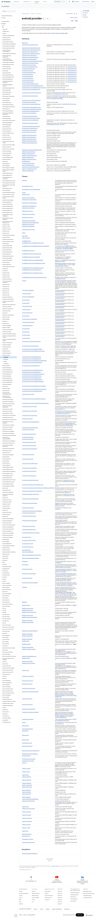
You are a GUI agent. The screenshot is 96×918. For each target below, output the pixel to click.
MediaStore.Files (25, 641)
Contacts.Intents (25, 303)
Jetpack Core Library (59, 566)
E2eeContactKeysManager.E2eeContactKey (31, 555)
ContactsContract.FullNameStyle (29, 113)
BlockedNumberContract (27, 186)
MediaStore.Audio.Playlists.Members (30, 630)
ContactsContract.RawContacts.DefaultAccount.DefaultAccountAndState (38, 488)
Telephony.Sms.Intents (27, 818)
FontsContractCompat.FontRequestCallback (66, 584)
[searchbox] (9, 11)
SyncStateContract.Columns (28, 163)
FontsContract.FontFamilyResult (29, 573)
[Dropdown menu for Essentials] (20, 1)
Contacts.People (25, 316)
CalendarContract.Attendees (28, 197)
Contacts (24, 280)
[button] (8, 24)
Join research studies (87, 897)
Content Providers (55, 33)
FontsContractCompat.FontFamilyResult (65, 575)
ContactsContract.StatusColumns (29, 130)
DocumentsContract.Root (27, 546)
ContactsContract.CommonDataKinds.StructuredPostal (34, 389)
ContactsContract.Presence (28, 454)
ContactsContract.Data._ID (54, 124)
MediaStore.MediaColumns (28, 157)
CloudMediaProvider (26, 241)
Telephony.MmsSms (26, 797)
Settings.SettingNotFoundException (29, 853)
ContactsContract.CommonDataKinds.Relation (32, 379)
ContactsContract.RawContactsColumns (31, 126)
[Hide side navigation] (15, 915)
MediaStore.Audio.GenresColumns (29, 141)
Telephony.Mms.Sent (26, 794)
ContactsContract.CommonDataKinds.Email (31, 356)
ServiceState (58, 803)
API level (3, 25)
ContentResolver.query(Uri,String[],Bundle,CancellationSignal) (64, 694)
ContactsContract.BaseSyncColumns (30, 83)
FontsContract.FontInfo (27, 578)
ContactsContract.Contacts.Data (29, 406)
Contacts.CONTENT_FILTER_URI (64, 504)
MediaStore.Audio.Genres (27, 615)
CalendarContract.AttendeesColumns (30, 44)
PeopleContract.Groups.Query (28, 688)
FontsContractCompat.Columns (62, 570)
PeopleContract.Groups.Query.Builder (30, 691)
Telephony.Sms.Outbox (27, 821)
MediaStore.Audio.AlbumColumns (29, 135)
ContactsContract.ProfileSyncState (30, 463)
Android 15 (60, 895)
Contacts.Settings (26, 335)
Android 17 (60, 891)
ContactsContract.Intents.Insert (29, 442)
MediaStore (24, 602)
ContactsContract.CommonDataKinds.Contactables (33, 351)
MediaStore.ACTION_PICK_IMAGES (65, 248)
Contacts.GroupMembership (28, 296)
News (20, 899)
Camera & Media (35, 897)
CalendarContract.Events (27, 217)
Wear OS (46, 893)
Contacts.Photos (26, 332)
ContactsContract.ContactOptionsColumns (31, 92)
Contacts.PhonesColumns (27, 76)
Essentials (16, 1)
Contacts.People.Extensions (28, 322)
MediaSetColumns (62, 264)
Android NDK (73, 901)
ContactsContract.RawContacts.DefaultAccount (32, 484)
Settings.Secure (25, 735)
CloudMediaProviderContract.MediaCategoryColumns (33, 263)
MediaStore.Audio (26, 605)
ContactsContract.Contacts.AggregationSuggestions (33, 398)
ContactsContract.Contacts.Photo (29, 415)
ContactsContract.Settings (28, 507)
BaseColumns (25, 42)
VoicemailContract (26, 836)
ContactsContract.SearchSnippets (29, 503)
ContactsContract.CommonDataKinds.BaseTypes (32, 85)
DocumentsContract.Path (27, 543)
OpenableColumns (26, 161)
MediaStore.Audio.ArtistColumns (29, 137)
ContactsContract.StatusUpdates (29, 520)
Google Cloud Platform (57, 909)
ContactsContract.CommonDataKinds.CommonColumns (34, 87)
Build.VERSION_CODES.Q (68, 424)
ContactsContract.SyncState (28, 526)
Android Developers (25, 13)
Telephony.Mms (25, 775)
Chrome (41, 909)
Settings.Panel (25, 730)
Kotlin (72, 20)
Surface (65, 244)
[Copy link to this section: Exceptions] (31, 849)
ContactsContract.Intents (27, 439)
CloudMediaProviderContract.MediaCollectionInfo (33, 268)
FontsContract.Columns (27, 569)
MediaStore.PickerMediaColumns (29, 656)
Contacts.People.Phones (27, 325)
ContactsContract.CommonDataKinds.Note (31, 372)
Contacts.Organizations (27, 312)
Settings (24, 722)
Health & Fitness (35, 895)
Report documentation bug (88, 893)
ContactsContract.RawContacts (64, 412)
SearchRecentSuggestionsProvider (65, 720)
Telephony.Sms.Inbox (26, 815)
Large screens (48, 891)
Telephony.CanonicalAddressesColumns (30, 167)
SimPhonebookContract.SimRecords (30, 753)
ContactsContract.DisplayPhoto (29, 434)
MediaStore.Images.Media (27, 647)
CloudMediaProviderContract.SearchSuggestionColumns (34, 277)
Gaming (33, 891)
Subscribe (80, 915)
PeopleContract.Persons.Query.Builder (30, 712)
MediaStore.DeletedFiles (27, 636)
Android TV (47, 899)
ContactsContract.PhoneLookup (29, 445)
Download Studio (74, 898)
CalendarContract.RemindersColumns (30, 63)
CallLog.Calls (25, 236)
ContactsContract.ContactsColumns (30, 96)
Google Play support (87, 895)
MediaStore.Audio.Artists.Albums (29, 612)
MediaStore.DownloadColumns (28, 151)
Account (62, 489)
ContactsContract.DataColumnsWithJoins (31, 104)
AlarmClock (24, 180)
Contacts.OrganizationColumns (29, 72)
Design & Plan (27, 1)
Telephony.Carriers (26, 771)
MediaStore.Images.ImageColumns (29, 155)
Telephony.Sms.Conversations (28, 808)
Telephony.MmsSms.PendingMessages (30, 799)
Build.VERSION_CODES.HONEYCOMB (63, 592)
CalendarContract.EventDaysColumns (30, 57)
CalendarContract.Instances (28, 224)
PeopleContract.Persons (27, 704)
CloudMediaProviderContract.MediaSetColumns (32, 273)
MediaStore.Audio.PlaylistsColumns (29, 142)
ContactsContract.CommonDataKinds (30, 346)
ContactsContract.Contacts (59, 92)
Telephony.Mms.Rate (26, 792)
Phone (70, 353)
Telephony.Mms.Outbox (27, 787)
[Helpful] (75, 14)
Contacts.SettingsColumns (28, 82)
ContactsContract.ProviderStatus (29, 468)
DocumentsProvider (26, 550)
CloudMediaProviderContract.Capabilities (31, 257)
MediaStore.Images (26, 644)
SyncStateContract (26, 755)
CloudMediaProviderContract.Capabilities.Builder (32, 260)
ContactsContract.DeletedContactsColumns (31, 109)
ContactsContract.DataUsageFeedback (30, 422)
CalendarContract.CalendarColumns (30, 51)
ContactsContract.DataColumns (29, 102)
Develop (37, 1)
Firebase (47, 909)
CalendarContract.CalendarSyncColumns (31, 53)
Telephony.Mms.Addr (26, 776)
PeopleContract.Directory (27, 680)
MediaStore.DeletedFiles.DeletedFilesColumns (32, 150)
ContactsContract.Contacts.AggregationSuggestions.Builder (35, 403)
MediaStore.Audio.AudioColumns (29, 139)
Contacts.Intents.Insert (27, 306)
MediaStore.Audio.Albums (27, 608)
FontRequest (25, 561)
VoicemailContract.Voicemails (28, 842)
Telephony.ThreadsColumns (28, 170)
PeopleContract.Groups (27, 684)
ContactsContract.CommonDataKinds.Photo (31, 377)
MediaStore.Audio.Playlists (28, 622)
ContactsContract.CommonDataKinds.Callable (32, 349)
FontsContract (25, 564)
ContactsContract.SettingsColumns (29, 128)
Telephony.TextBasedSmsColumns (29, 168)
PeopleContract (25, 670)
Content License (55, 866)
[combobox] (60, 1)
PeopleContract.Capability (28, 676)
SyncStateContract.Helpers (28, 760)
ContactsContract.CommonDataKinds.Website (32, 391)
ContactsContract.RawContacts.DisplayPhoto (32, 491)
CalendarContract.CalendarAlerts (29, 199)
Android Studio (85, 1)
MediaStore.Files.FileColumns (28, 153)
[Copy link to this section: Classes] (28, 176)
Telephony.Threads (26, 827)
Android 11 (60, 903)
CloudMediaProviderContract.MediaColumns (31, 269)
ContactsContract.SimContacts (29, 516)
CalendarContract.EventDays (28, 214)
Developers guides (74, 894)
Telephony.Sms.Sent (26, 824)
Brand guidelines (31, 914)
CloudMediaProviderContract (28, 250)
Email (56, 355)
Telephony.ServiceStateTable (28, 801)
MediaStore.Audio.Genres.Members (29, 617)
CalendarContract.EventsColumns (29, 59)
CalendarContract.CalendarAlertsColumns (31, 48)
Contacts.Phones (26, 328)
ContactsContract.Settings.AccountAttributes (32, 511)
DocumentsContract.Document (29, 540)
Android (21, 891)
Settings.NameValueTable (27, 729)
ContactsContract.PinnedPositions (29, 448)
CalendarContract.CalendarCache (29, 202)
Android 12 (60, 901)
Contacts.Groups (26, 300)
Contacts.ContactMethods (28, 290)
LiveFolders (24, 587)
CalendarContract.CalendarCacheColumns (31, 49)
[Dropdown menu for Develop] (40, 1)
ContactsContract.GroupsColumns (29, 116)
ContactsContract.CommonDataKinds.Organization (33, 374)
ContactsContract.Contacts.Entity (29, 411)
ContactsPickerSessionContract (29, 529)
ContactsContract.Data (67, 104)
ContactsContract (72, 66)
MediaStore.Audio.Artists (27, 610)
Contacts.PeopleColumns (27, 74)
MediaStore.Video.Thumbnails (28, 663)
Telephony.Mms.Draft (26, 780)
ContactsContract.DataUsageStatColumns (31, 107)
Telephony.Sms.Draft (26, 811)
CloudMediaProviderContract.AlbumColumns (31, 253)
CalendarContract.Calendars (28, 208)
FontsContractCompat (69, 566)
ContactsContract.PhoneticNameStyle (30, 120)
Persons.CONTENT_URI (60, 717)
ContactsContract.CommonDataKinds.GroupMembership (34, 360)
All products (67, 909)
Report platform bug (87, 891)
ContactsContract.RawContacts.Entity (30, 494)
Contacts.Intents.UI (26, 309)
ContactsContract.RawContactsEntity (30, 498)
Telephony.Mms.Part (26, 790)
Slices (60, 744)
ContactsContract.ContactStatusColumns (31, 100)
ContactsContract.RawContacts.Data (30, 480)
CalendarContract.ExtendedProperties (30, 222)
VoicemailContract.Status (27, 839)
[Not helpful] (77, 14)
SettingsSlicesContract (27, 743)
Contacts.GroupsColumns (27, 70)
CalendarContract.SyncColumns (29, 65)
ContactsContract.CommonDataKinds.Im (31, 365)
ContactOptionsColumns (57, 98)
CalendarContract (26, 194)
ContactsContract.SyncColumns (29, 132)
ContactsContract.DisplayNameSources (30, 111)
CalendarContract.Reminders (28, 226)
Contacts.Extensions (26, 293)
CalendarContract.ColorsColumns (29, 55)
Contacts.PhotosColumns (27, 78)
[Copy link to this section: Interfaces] (30, 39)
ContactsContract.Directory (28, 429)
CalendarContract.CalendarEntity (29, 206)
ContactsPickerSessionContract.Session (31, 532)
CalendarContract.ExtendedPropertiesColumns (32, 61)
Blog (20, 901)
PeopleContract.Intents (27, 698)
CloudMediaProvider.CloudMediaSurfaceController (33, 243)
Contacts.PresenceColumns (28, 80)
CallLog (23, 232)
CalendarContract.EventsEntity (29, 220)
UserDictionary (25, 831)
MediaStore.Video (26, 658)
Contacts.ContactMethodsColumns (29, 66)
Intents (57, 440)
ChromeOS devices (49, 895)
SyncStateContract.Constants (28, 759)
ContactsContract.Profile (27, 459)
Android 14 (60, 897)
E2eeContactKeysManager (28, 552)
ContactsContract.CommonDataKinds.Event (31, 358)
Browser (24, 192)
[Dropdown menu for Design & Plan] (31, 1)
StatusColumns (63, 123)
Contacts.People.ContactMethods (29, 319)
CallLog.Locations (26, 237)
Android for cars (48, 897)
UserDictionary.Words (26, 834)
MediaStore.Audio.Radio (27, 634)
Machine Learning (35, 893)
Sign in (92, 1)
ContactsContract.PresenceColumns (30, 123)
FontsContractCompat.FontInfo (63, 579)
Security (21, 895)
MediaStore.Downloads (27, 639)
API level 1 (76, 17)
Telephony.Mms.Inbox (26, 783)
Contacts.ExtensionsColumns (28, 68)
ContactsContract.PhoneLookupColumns (31, 118)
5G (32, 901)
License (25, 914)
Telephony (24, 762)
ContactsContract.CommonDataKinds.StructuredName (34, 386)
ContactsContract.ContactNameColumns (31, 89)
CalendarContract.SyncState (28, 229)
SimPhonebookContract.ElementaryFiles (30, 750)
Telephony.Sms (25, 806)
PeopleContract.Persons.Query (28, 709)
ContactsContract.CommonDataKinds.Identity (32, 362)
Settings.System (25, 739)
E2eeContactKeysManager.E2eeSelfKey (30, 558)
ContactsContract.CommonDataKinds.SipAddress (33, 381)
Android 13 (60, 899)
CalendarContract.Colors (27, 211)
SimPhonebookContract (27, 746)
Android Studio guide (74, 892)
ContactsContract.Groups (28, 437)
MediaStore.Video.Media (27, 661)
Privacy (33, 899)
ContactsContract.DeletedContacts (30, 427)
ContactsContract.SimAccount (29, 512)
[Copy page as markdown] (47, 19)
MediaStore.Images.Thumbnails (28, 649)
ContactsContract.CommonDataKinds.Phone (31, 375)
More (45, 1)
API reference (5, 6)
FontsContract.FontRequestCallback (30, 582)
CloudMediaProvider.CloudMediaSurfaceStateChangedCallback (35, 246)
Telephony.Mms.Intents (27, 785)
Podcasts (21, 903)
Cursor (57, 255)
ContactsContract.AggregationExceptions (31, 341)
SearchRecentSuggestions (28, 719)
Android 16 (60, 893)
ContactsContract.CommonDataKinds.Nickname (32, 370)
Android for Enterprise (23, 893)
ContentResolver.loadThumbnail (63, 651)
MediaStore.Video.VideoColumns (29, 159)
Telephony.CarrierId (26, 768)
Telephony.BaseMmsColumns (28, 165)
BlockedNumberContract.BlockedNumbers (31, 189)
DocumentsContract (26, 537)
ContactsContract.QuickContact (29, 471)
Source (20, 897)
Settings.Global (25, 725)
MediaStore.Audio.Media (27, 620)
